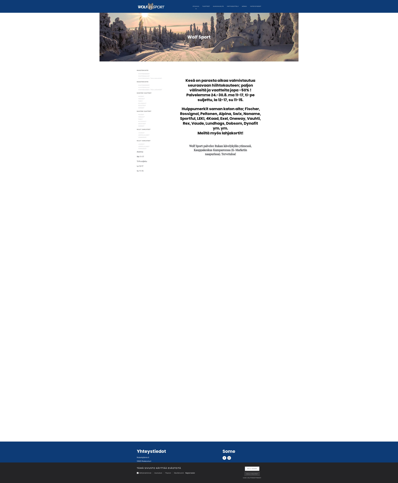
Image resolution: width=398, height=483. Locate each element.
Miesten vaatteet (144, 93)
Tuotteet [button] (206, 6)
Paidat (141, 96)
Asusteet (142, 105)
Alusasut (142, 103)
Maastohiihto (142, 70)
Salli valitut (252, 474)
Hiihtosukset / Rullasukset (150, 78)
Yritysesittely (233, 6)
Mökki (244, 6)
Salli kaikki (252, 468)
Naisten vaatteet (144, 111)
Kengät (141, 108)
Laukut (141, 133)
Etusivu (196, 6)
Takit (140, 101)
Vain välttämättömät (252, 478)
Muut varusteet (143, 129)
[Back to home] (151, 6)
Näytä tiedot (190, 473)
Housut (141, 98)
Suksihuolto (218, 6)
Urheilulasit (143, 135)
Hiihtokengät (144, 73)
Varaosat (142, 137)
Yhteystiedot (255, 6)
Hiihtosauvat (144, 76)
